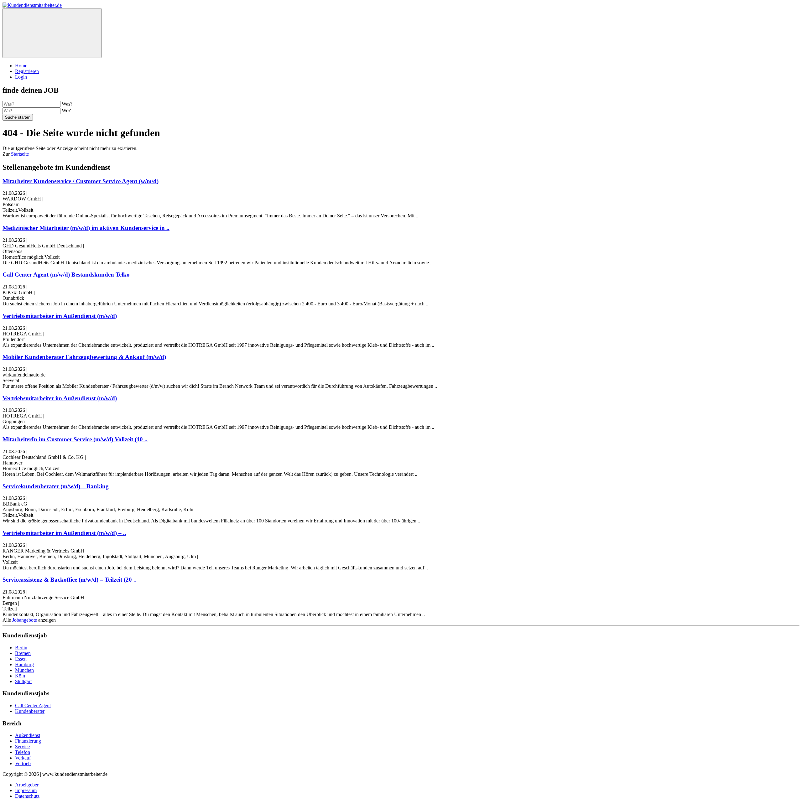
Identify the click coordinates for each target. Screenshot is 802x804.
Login (21, 77)
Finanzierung (28, 741)
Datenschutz (27, 796)
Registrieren (27, 71)
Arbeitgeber (27, 784)
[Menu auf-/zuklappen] (52, 33)
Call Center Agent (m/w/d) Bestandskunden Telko (66, 274)
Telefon (22, 752)
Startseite (20, 154)
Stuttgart (23, 681)
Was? (67, 103)
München (24, 670)
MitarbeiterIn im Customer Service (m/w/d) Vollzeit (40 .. (75, 439)
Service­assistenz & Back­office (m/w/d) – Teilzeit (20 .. (70, 579)
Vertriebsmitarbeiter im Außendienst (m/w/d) (60, 316)
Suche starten (17, 117)
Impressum (26, 790)
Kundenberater (29, 711)
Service (22, 746)
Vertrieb (23, 763)
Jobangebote (24, 620)
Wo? (66, 110)
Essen (21, 658)
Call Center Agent (33, 705)
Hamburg (24, 664)
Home (21, 65)
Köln (20, 675)
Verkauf (23, 757)
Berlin (21, 647)
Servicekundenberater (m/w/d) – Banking (56, 486)
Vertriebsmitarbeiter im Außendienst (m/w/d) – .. (64, 533)
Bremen (23, 653)
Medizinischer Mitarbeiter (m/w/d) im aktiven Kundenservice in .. (86, 228)
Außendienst (27, 735)
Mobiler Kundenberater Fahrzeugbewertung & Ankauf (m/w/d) (84, 357)
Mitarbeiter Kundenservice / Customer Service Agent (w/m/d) (81, 181)
